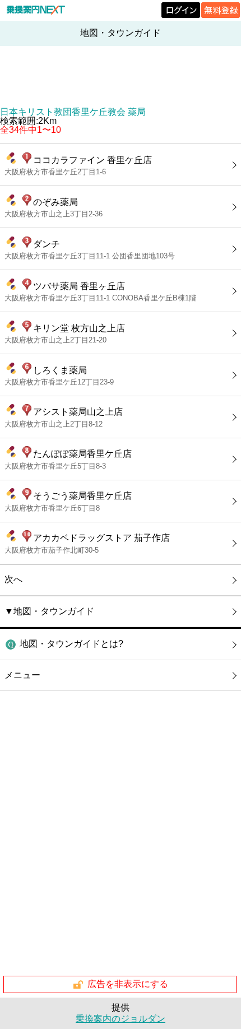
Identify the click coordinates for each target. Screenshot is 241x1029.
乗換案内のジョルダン (120, 1018)
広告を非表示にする (127, 984)
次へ (13, 579)
